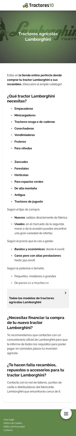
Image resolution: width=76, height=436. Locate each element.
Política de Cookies (13, 423)
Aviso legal (9, 419)
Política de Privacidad (14, 426)
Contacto (8, 430)
